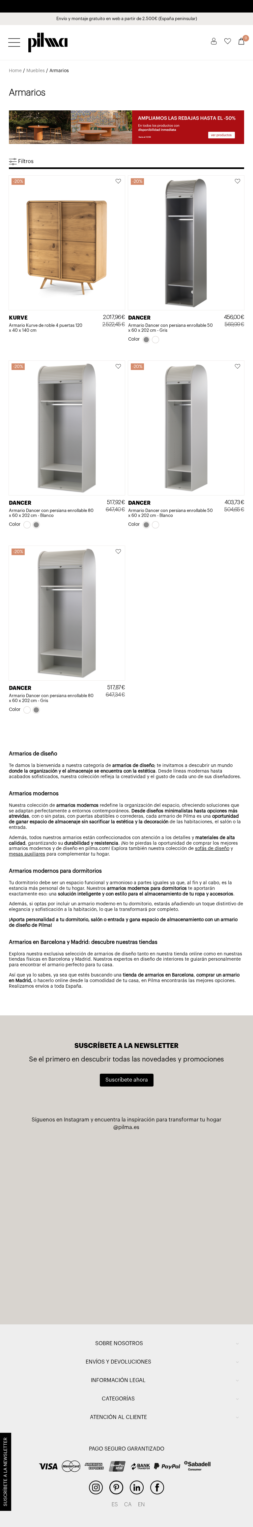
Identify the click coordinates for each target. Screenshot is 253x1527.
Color (134, 339)
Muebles (35, 71)
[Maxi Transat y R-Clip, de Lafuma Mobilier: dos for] (75, 1163)
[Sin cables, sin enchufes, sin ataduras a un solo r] (75, 1222)
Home (15, 71)
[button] (119, 182)
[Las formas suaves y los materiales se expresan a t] (178, 1222)
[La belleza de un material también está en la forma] (178, 1163)
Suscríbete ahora (126, 1080)
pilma (48, 40)
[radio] (146, 339)
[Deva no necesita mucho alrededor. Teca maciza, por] (75, 1280)
